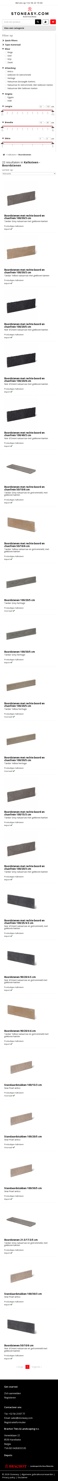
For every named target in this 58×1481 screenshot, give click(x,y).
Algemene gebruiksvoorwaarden (38, 1474)
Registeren (10, 1397)
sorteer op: (7, 169)
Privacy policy (8, 1477)
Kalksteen (12, 154)
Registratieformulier (15, 1422)
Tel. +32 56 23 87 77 (14, 1413)
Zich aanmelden (12, 1393)
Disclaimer (23, 1477)
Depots (8, 1455)
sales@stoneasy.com (22, 1418)
